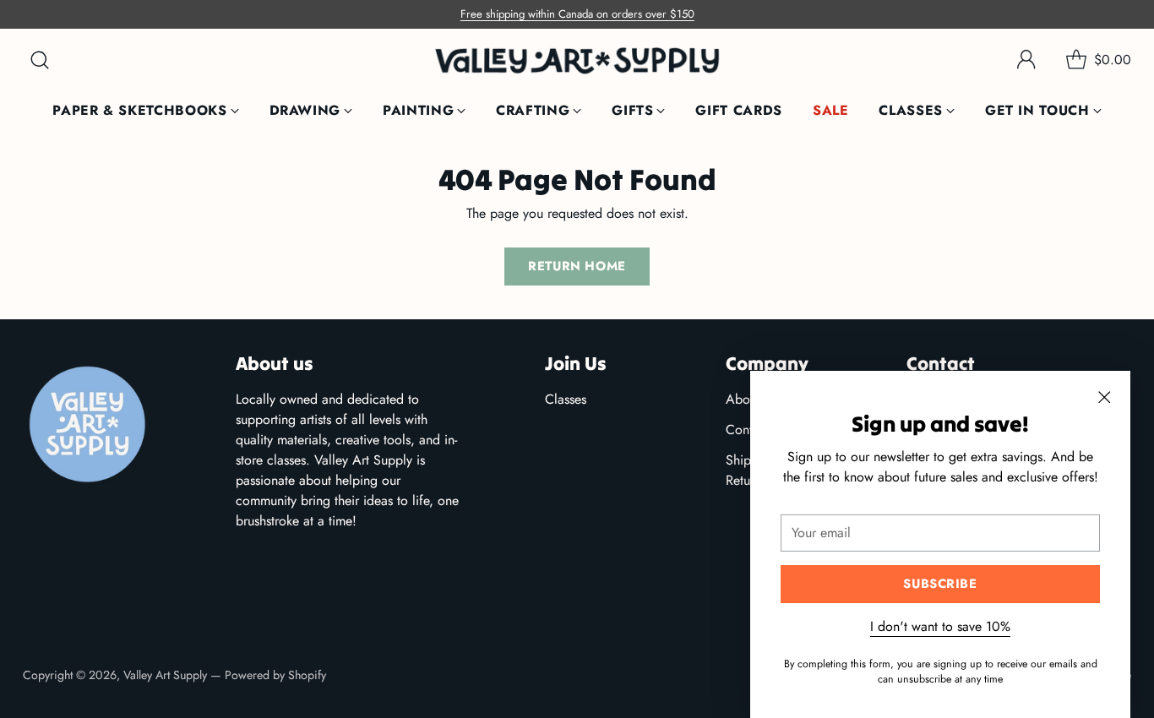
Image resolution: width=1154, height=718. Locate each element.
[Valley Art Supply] (577, 60)
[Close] (1104, 397)
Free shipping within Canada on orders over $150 (577, 14)
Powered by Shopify (275, 674)
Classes (565, 399)
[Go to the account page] (1026, 60)
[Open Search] (40, 60)
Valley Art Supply (165, 674)
